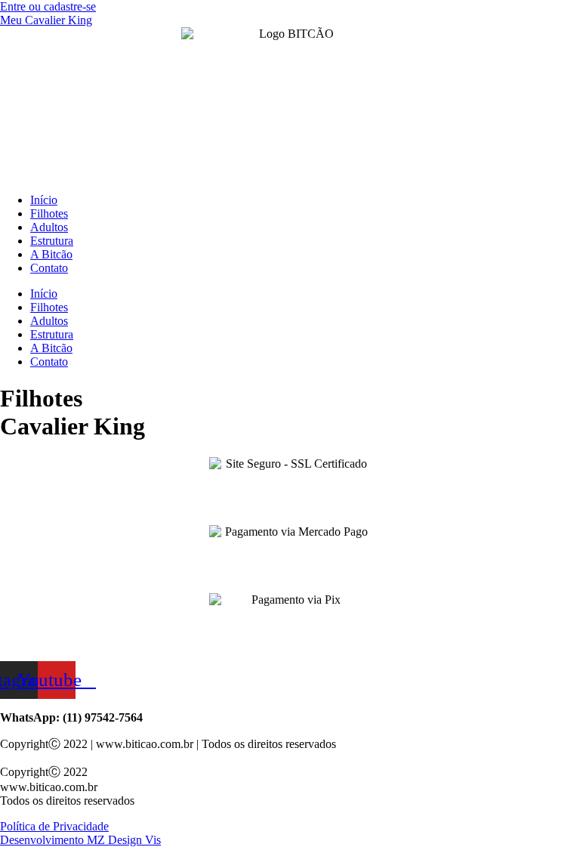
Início (43, 199)
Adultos (49, 227)
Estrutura (51, 240)
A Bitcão (51, 254)
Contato (49, 267)
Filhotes (49, 213)
